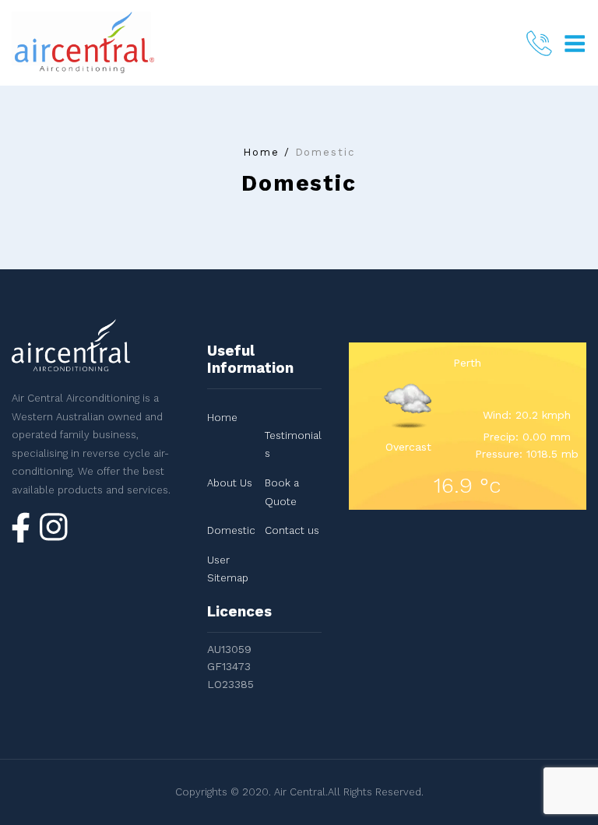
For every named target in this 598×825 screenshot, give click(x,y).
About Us (229, 483)
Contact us (292, 530)
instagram (54, 529)
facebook (21, 527)
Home (261, 152)
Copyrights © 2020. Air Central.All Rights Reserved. (299, 792)
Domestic (231, 530)
